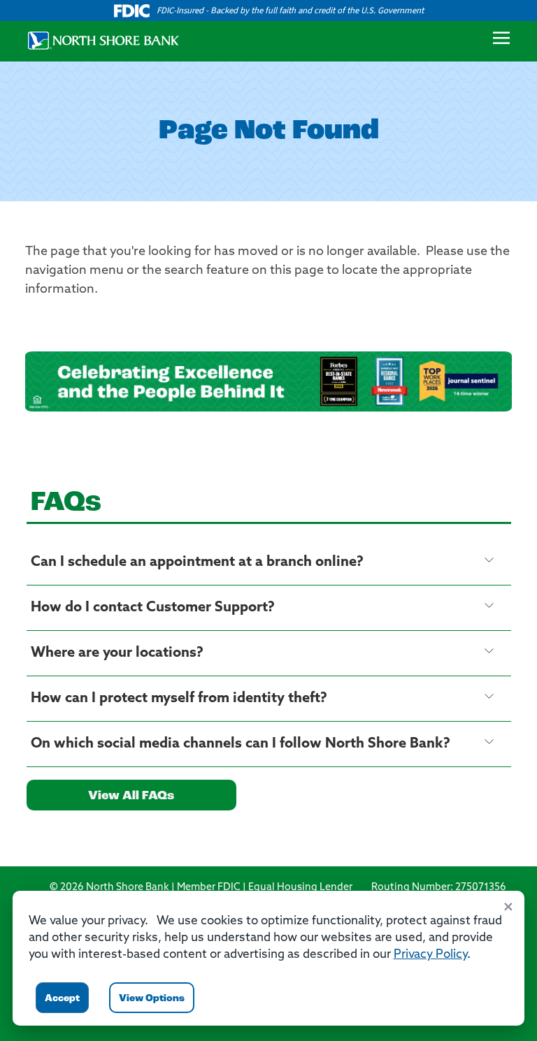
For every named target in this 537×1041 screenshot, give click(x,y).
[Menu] (501, 41)
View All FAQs (131, 796)
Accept (62, 998)
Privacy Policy (430, 955)
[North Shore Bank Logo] (98, 39)
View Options (152, 998)
